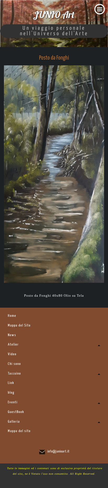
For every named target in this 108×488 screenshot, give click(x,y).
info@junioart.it (58, 451)
